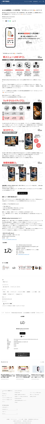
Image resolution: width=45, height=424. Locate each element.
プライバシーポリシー (14, 419)
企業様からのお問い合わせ (17, 421)
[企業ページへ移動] (22, 323)
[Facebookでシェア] (8, 21)
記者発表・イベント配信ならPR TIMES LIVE (21, 396)
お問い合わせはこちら (22, 193)
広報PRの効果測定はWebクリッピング (20, 400)
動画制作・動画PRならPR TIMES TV (20, 394)
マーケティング (13, 291)
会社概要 (8, 419)
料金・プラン (4, 395)
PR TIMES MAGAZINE (18, 398)
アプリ (14, 3)
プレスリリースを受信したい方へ (7, 397)
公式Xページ (4, 411)
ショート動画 (34, 291)
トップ (3, 312)
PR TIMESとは (4, 393)
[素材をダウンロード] (13, 21)
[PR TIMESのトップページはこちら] (6, 1)
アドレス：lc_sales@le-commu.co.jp (9, 239)
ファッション (28, 3)
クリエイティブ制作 (21, 291)
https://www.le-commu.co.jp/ (23, 254)
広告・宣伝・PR (6, 286)
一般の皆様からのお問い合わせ (27, 421)
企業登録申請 (35, 1)
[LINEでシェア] (10, 21)
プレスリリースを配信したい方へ (7, 399)
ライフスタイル (35, 3)
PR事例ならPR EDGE (33, 396)
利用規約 (25, 419)
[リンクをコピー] (15, 21)
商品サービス (5, 281)
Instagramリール (19, 294)
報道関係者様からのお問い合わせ (33, 419)
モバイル (10, 3)
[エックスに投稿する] (6, 21)
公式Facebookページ (5, 407)
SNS (8, 291)
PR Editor (16, 402)
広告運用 (4, 294)
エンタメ (18, 3)
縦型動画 (28, 291)
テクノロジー (5, 3)
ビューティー (23, 3)
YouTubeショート (11, 294)
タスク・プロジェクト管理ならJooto (35, 392)
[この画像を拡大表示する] (6, 267)
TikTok (4, 291)
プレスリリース (7, 312)
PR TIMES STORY (17, 392)
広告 (39, 291)
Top (1, 3)
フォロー (22, 333)
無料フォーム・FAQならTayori (34, 394)
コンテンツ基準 (21, 419)
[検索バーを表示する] (43, 1)
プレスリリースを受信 (28, 1)
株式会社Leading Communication (17, 312)
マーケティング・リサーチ (15, 286)
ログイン (40, 1)
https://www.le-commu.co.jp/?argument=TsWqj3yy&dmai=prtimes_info (26, 339)
